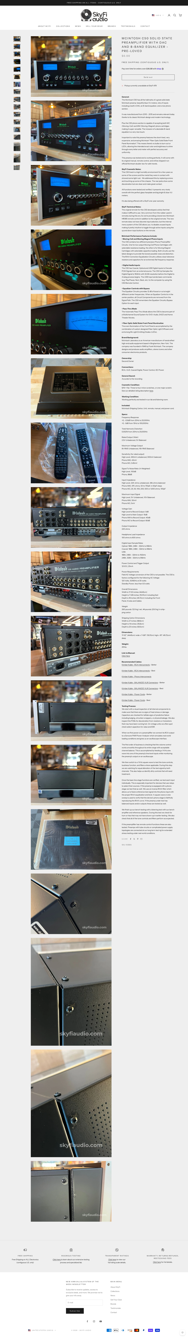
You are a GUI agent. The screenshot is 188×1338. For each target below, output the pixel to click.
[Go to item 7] (17, 84)
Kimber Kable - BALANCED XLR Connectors (140, 682)
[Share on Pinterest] (138, 839)
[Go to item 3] (17, 54)
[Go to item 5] (17, 69)
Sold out (148, 77)
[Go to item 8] (17, 92)
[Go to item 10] (17, 107)
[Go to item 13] (17, 129)
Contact (145, 26)
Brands (112, 26)
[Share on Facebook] (131, 839)
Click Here (126, 656)
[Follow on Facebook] (87, 1321)
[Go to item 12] (17, 122)
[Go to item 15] (17, 146)
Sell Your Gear (94, 26)
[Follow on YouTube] (100, 1321)
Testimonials (128, 26)
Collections (63, 26)
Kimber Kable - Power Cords (133, 694)
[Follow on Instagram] (94, 1321)
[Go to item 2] (17, 46)
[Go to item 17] (17, 167)
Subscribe (75, 1311)
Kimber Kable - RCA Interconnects (136, 665)
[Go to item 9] (17, 99)
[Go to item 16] (17, 158)
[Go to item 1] (17, 39)
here (151, 390)
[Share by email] (141, 839)
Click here (57, 1259)
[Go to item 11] (17, 114)
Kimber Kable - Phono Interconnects (136, 676)
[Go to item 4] (17, 61)
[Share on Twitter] (134, 839)
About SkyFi (44, 26)
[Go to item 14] (17, 137)
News (78, 26)
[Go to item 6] (17, 76)
